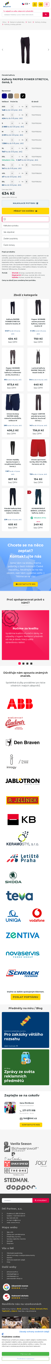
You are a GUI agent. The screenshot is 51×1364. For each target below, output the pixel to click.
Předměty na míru (14, 1237)
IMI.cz (4, 22)
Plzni (45, 1309)
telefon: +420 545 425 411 (16, 1216)
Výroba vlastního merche (16, 1239)
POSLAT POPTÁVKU (25, 997)
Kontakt (10, 1241)
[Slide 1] (23, 663)
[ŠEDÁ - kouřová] (10, 95)
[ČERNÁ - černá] (22, 95)
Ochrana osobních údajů (16, 1260)
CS (26, 3)
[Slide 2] (27, 663)
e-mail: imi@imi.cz (14, 1220)
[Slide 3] (31, 663)
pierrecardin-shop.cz (14, 1278)
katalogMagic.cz (13, 1274)
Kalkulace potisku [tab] (10, 226)
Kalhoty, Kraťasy (40, 22)
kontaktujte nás (26, 584)
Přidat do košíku (24, 211)
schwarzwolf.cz (12, 1272)
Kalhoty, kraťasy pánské (12, 24)
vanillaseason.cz (13, 1276)
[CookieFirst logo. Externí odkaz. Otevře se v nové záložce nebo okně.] (3, 1334)
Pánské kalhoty (8, 75)
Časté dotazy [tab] (9, 245)
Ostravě (39, 1309)
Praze (32, 1309)
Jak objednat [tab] (8, 232)
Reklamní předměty (17, 22)
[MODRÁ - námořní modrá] (4, 95)
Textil (29, 22)
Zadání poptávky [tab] (10, 238)
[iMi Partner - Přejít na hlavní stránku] (7, 4)
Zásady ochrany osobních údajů (34, 1332)
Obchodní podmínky (15, 1253)
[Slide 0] (19, 663)
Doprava (10, 1243)
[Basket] (46, 4)
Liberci (14, 1311)
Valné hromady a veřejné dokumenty (21, 1255)
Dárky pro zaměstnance (16, 1234)
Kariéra (9, 1257)
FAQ (8, 1262)
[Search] (46, 14)
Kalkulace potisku (24, 203)
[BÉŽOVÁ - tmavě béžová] (16, 95)
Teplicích (6, 1311)
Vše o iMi (10, 1232)
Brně (19, 1309)
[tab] (25, 219)
